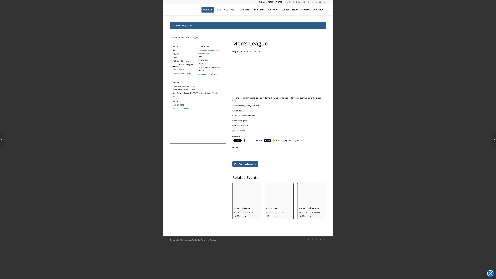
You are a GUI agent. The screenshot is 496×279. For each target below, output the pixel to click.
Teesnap (213, 240)
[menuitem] (294, 2)
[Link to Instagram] (312, 2)
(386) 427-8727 (275, 2)
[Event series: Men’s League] (277, 216)
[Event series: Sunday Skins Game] (245, 216)
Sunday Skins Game (242, 208)
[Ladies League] (2, 139)
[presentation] (247, 194)
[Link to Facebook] (309, 2)
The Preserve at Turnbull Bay (184, 86)
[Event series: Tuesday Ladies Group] (310, 216)
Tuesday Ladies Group (309, 208)
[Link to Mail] (320, 2)
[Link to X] (316, 2)
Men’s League (272, 208)
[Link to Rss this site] (324, 2)
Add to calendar (246, 164)
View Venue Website (181, 108)
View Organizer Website (208, 74)
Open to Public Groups (182, 73)
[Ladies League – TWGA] (494, 139)
